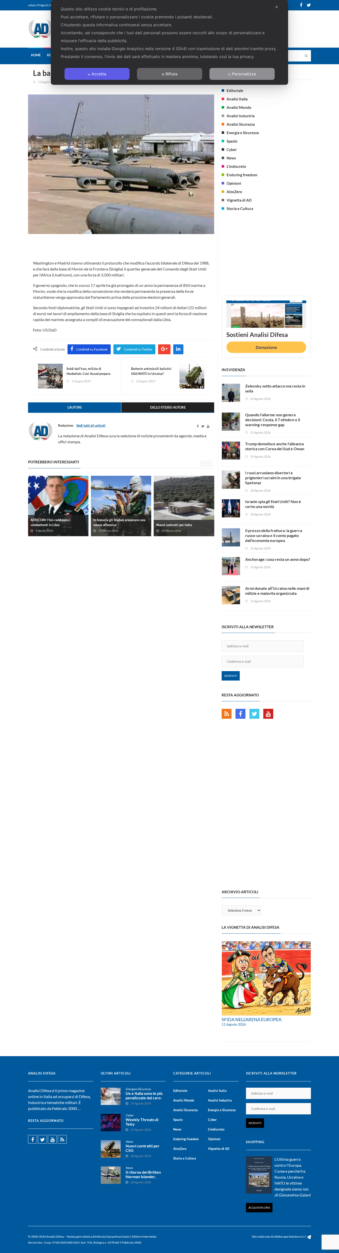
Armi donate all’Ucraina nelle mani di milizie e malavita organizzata (277, 591)
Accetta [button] (99, 73)
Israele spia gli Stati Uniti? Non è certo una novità (273, 504)
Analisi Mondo (239, 107)
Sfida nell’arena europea (251, 1019)
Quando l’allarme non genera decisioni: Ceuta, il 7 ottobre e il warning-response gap (272, 419)
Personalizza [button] (244, 73)
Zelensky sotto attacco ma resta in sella (275, 388)
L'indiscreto (236, 166)
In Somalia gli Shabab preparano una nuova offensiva (119, 522)
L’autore (75, 407)
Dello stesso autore (168, 407)
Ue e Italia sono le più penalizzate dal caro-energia (144, 1097)
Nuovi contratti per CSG (143, 1148)
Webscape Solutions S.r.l (290, 1236)
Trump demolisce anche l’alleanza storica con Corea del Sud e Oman (274, 446)
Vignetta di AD (239, 200)
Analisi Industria (241, 116)
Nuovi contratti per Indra (174, 525)
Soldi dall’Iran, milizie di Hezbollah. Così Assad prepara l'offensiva (88, 374)
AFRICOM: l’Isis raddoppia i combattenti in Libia (50, 522)
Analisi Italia (237, 99)
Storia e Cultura (240, 208)
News (231, 158)
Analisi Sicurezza (241, 124)
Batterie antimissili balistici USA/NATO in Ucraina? (151, 371)
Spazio (232, 141)
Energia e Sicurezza (243, 132)
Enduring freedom (242, 175)
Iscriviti (230, 676)
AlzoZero (234, 191)
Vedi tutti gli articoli (90, 425)
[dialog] (169, 42)
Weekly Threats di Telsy (142, 1121)
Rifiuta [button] (171, 73)
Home (36, 55)
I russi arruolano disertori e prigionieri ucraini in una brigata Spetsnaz (273, 477)
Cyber (232, 149)
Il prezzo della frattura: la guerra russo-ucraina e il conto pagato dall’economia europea (273, 535)
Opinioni (234, 183)
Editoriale (235, 90)
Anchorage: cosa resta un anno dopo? (277, 559)
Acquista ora (259, 1207)
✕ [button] (276, 6)
